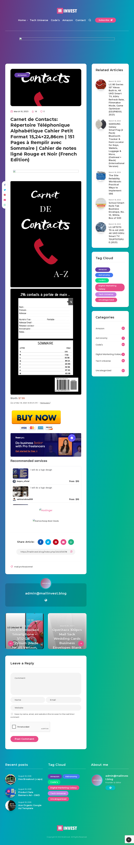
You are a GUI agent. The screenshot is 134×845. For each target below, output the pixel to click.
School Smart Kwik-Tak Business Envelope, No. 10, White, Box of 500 (117, 210)
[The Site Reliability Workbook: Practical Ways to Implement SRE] (101, 175)
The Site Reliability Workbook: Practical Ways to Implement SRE (115, 184)
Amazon (67, 20)
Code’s (55, 20)
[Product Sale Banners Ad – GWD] (10, 837)
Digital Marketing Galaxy (107, 287)
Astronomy (104, 275)
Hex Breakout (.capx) (30, 824)
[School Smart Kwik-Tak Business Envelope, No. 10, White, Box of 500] (101, 203)
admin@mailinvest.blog (46, 638)
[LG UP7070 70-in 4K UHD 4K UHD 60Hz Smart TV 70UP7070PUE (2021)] (101, 227)
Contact (81, 20)
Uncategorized (106, 300)
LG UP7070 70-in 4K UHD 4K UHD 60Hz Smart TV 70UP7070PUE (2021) (116, 235)
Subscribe (104, 20)
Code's (102, 280)
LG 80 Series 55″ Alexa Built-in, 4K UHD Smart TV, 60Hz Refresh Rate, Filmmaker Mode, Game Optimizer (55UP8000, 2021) (117, 99)
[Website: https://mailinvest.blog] (46, 644)
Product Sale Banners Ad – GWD (29, 838)
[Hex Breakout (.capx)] (10, 824)
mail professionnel (23, 611)
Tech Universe (39, 20)
